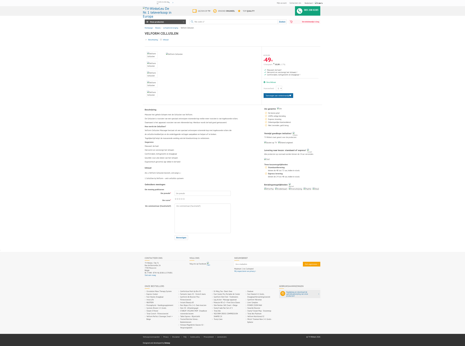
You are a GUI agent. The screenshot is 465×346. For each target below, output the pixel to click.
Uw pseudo (166, 193)
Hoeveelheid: (269, 88)
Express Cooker (152, 294)
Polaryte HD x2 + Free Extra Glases (227, 302)
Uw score (166, 200)
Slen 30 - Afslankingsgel (189, 308)
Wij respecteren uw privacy (244, 271)
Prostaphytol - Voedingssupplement (160, 305)
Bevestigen (181, 237)
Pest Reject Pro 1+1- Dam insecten (193, 305)
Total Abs (217, 311)
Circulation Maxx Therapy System (159, 291)
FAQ (184, 337)
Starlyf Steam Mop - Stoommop (259, 311)
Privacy (166, 337)
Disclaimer (176, 337)
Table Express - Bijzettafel (190, 316)
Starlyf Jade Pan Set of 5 (223, 308)
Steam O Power (152, 311)
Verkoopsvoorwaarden (151, 337)
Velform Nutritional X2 (255, 316)
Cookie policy (195, 337)
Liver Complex (252, 302)
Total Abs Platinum (254, 313)
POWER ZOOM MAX (254, 305)
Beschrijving (153, 39)
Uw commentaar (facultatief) (158, 206)
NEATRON (150, 302)
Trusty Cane (218, 319)
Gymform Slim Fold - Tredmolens (226, 297)
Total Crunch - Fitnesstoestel (157, 313)
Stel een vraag (150, 275)
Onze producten (156, 22)
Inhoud (165, 39)
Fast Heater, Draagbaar (155, 297)
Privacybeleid (209, 337)
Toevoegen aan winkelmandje (277, 95)
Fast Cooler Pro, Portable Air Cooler (227, 294)
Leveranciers (222, 337)
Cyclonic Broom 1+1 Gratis (156, 308)
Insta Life (150, 299)
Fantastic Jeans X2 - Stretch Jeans (193, 294)
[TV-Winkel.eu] (158, 11)
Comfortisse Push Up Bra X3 (190, 291)
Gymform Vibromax (254, 299)
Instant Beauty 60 (187, 302)
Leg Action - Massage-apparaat (225, 299)
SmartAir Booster (253, 308)
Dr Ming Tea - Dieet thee (223, 291)
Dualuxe (250, 291)
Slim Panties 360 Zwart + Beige (225, 305)
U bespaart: (268, 64)
